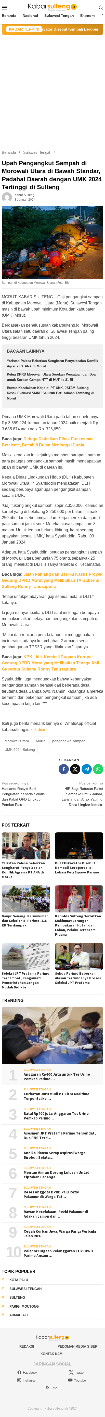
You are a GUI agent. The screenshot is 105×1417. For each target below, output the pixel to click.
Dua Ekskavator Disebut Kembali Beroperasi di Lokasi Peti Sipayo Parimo (77, 867)
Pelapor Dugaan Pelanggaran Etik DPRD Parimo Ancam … (58, 1253)
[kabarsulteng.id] (52, 7)
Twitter (80, 1372)
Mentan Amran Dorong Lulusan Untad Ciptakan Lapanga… (56, 1174)
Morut (40, 741)
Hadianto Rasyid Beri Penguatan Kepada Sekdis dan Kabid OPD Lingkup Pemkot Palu (23, 794)
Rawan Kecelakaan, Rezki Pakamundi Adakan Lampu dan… (56, 1214)
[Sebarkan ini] (64, 769)
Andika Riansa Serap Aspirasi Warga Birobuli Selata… (54, 1155)
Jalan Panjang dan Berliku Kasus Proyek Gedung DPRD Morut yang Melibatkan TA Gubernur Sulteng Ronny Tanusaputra (52, 580)
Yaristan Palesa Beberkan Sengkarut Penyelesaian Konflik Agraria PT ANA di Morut (23, 870)
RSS (54, 1388)
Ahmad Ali (18, 1315)
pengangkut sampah (68, 741)
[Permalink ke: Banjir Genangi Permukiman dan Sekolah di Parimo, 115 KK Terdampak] (26, 898)
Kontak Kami (52, 1354)
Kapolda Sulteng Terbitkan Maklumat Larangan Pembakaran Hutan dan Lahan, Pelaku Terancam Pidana (78, 925)
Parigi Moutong (24, 1306)
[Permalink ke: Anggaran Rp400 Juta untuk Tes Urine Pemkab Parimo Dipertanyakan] (52, 1035)
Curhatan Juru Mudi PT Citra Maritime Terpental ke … (56, 1096)
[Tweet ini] (75, 769)
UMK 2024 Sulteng (20, 750)
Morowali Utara (17, 741)
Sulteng (17, 1297)
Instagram (30, 1380)
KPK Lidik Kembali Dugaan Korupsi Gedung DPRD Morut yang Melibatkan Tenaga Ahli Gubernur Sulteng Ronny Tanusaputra (50, 663)
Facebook (30, 1372)
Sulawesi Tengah (37, 1069)
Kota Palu (18, 1280)
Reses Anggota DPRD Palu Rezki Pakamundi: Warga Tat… (51, 1194)
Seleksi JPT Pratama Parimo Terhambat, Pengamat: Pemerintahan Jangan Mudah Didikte (25, 980)
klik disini (39, 729)
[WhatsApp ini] (98, 769)
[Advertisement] (52, 90)
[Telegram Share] (87, 769)
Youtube (80, 1380)
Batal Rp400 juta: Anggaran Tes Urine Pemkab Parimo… (56, 1115)
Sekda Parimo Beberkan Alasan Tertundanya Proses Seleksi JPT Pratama (78, 978)
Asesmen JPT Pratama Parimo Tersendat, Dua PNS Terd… (60, 1135)
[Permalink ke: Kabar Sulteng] (7, 197)
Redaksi (26, 1346)
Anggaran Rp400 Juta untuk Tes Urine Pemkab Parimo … (57, 1076)
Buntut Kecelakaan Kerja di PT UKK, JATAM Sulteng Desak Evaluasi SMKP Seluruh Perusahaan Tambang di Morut (50, 393)
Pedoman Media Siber (77, 1346)
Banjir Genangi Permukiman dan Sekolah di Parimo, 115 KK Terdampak (25, 921)
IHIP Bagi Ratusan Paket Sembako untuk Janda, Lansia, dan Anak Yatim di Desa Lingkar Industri (82, 794)
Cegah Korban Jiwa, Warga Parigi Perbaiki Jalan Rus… (60, 1233)
